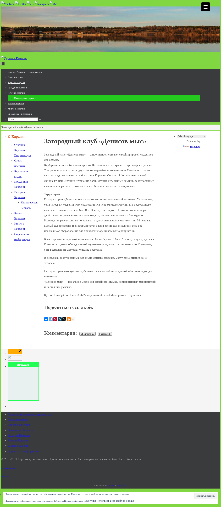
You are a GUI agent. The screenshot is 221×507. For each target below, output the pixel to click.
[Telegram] (51, 319)
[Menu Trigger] (205, 6)
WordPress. (122, 485)
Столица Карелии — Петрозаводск (22, 150)
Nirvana (110, 485)
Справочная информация (23, 451)
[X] (64, 319)
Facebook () (104, 334)
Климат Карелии (18, 440)
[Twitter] (21, 4)
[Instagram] (42, 4)
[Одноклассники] (69, 319)
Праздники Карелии (20, 430)
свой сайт (5, 476)
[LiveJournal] (60, 319)
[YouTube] (8, 4)
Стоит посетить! (18, 419)
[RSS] (53, 4)
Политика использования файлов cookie (109, 500)
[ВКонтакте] (46, 319)
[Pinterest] (55, 319)
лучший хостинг (8, 468)
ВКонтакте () (87, 334)
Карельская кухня (19, 424)
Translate (195, 146)
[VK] (31, 4)
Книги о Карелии (18, 445)
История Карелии (19, 435)
